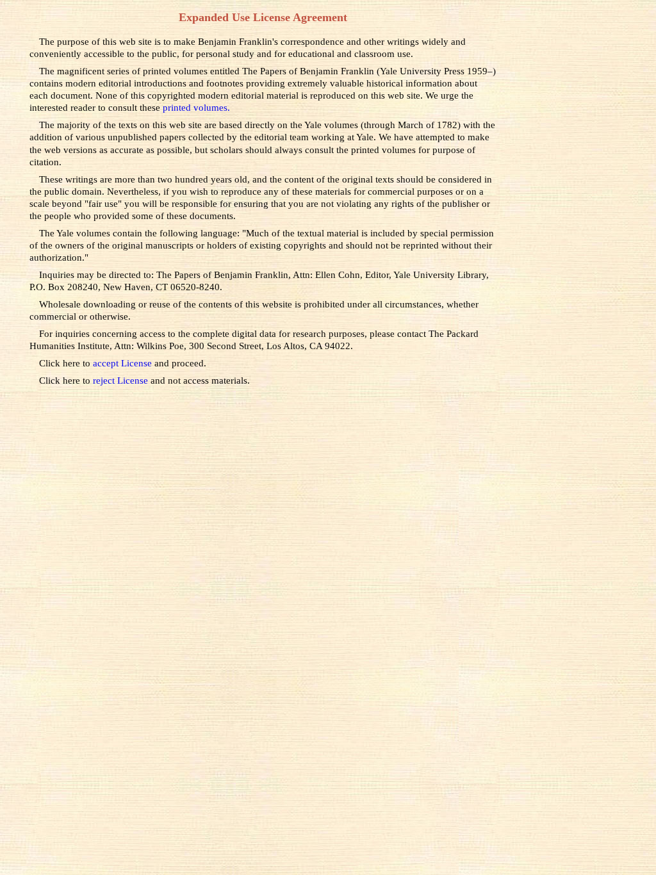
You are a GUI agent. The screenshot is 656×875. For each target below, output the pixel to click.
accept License (123, 362)
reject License (122, 380)
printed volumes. (196, 107)
